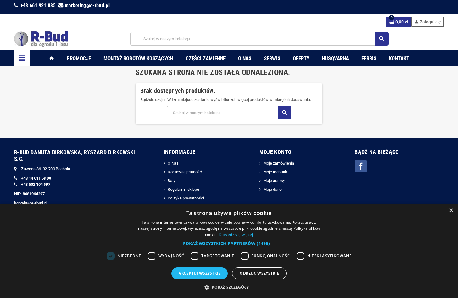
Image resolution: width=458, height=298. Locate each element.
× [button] (451, 210)
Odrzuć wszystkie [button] (259, 273)
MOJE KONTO (275, 152)
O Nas (173, 163)
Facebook (361, 166)
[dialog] (229, 251)
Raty (171, 180)
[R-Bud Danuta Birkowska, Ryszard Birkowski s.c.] (41, 38)
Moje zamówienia (278, 163)
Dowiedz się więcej (236, 234)
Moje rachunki (275, 172)
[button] (229, 243)
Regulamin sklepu (183, 189)
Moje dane (272, 189)
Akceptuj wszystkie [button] (200, 273)
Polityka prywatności (186, 198)
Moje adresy (274, 180)
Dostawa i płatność (185, 172)
